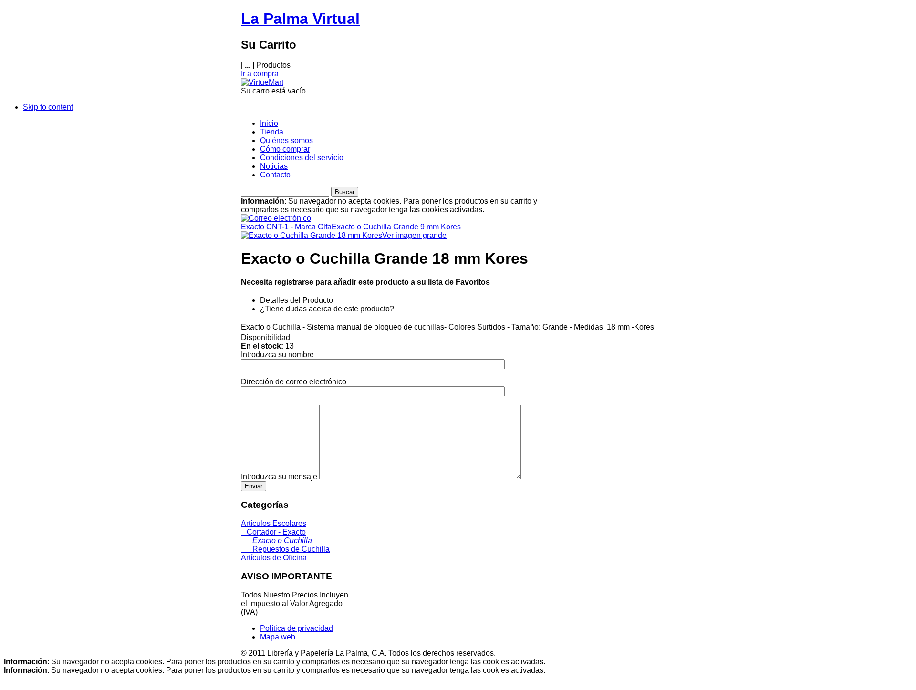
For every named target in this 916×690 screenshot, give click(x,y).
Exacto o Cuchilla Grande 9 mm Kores (396, 227)
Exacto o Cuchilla (276, 540)
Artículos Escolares (273, 523)
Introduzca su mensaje (279, 477)
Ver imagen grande (414, 235)
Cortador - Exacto (273, 532)
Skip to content (48, 107)
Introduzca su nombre (277, 354)
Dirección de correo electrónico (293, 382)
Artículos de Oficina (274, 558)
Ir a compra (260, 74)
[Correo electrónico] (276, 216)
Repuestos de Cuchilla (285, 549)
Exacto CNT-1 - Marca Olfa (286, 227)
